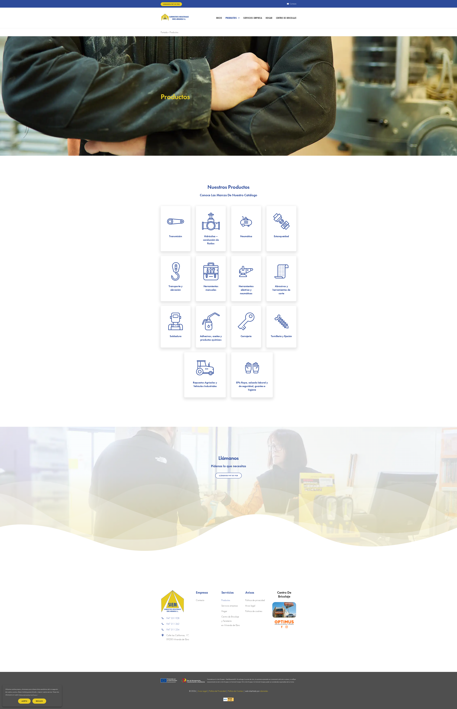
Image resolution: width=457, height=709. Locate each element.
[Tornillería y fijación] (281, 327)
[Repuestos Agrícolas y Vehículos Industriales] (205, 374)
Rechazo (39, 701)
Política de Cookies (235, 691)
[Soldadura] (176, 327)
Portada (164, 32)
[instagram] (286, 627)
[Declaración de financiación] (183, 680)
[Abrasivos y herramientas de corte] (281, 278)
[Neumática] (246, 228)
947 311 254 (172, 629)
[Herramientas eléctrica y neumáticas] (246, 278)
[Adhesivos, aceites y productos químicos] (211, 327)
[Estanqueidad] (281, 228)
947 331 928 (172, 618)
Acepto (24, 701)
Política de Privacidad (217, 691)
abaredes (264, 691)
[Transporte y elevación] (176, 278)
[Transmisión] (176, 228)
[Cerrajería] (246, 327)
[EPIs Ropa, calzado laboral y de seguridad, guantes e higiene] (252, 374)
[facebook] (282, 627)
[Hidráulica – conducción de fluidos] (211, 228)
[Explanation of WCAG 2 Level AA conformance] (228, 699)
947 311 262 (172, 623)
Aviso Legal (202, 691)
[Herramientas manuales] (211, 278)
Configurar (33, 695)
